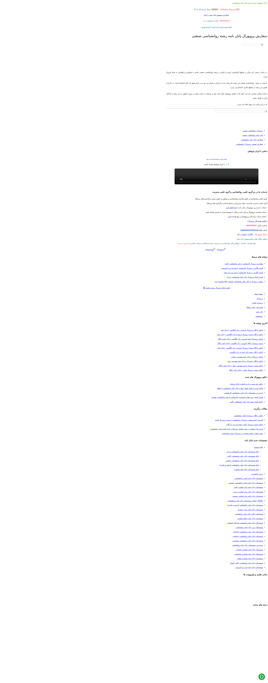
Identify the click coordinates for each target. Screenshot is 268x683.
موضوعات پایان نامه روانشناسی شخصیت (247, 541)
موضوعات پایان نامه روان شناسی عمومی (247, 496)
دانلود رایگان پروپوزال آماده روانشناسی (248, 416)
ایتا (204, 21)
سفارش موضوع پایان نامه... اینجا (216, 15)
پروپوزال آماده (257, 303)
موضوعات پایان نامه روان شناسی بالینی (248, 487)
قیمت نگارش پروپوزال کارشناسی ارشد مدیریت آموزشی (242, 268)
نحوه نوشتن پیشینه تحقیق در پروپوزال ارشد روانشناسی (242, 433)
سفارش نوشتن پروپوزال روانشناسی (249, 144)
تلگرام (215, 21)
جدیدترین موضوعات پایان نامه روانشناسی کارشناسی (243, 393)
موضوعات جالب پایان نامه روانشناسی (249, 514)
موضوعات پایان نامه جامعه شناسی (250, 519)
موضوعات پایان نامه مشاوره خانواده (249, 550)
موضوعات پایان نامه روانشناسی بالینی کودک (246, 563)
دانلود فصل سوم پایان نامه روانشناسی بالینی (246, 402)
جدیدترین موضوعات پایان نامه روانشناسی (247, 545)
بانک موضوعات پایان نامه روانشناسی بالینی (243, 456)
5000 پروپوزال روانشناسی (229, 9)
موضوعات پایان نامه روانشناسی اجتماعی (248, 536)
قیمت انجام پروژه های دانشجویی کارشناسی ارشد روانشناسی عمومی (237, 397)
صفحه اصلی (258, 294)
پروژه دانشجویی (257, 474)
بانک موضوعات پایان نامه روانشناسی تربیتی (242, 452)
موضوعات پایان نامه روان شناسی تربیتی (248, 492)
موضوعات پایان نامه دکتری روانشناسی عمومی (245, 483)
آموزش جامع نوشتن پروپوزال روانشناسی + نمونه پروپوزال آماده (239, 420)
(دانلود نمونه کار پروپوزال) (257, 221)
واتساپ (209, 21)
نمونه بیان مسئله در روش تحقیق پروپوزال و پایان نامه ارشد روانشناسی (236, 429)
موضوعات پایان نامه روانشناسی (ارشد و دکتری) (245, 505)
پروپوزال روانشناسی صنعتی (252, 131)
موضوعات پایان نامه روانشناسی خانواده (248, 532)
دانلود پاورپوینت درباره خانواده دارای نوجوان (246, 384)
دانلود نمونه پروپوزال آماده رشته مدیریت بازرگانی (244, 425)
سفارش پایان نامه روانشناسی (252, 140)
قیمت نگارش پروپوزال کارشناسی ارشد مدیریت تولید (243, 273)
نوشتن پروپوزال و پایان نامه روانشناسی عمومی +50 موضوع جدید (238, 282)
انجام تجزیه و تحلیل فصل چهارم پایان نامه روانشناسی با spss (240, 388)
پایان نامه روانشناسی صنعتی (252, 135)
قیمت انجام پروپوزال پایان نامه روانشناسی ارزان (245, 277)
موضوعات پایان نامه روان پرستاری (250, 510)
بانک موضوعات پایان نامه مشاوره (246, 470)
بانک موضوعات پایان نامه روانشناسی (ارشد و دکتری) (239, 465)
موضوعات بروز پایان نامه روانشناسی (249, 527)
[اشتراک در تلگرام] (221, 250)
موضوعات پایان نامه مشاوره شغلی (250, 559)
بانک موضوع (258, 447)
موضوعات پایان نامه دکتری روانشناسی (248, 478)
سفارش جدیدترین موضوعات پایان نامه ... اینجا (217, 159)
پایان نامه (259, 312)
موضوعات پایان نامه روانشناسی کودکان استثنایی (245, 523)
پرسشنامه (259, 316)
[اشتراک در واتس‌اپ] (210, 250)
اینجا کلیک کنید (231, 208)
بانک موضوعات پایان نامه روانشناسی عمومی (242, 461)
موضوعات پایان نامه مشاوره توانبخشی (248, 554)
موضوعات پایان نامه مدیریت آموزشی (249, 567)
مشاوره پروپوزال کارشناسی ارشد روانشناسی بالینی (244, 264)
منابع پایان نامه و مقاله (254, 307)
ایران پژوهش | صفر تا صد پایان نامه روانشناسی (249, 3)
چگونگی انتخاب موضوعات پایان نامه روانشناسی (245, 501)
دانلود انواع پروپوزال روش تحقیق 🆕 (216, 288)
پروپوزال (260, 299)
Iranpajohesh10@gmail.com (251, 230)
